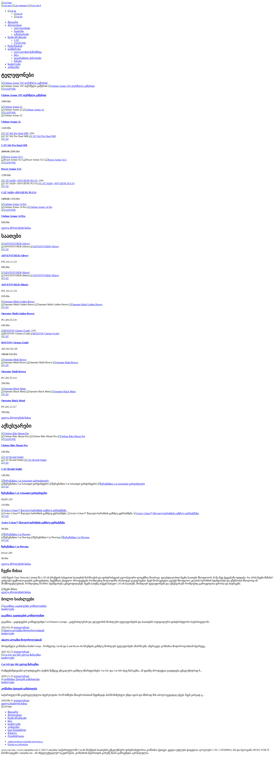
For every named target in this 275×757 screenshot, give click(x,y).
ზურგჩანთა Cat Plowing (14, 546)
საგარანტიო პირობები (27, 58)
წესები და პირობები (18, 744)
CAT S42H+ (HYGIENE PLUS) (18, 192)
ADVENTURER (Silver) (14, 255)
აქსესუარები (21, 34)
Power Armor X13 (11, 169)
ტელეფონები (22, 28)
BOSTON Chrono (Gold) (14, 342)
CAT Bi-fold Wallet (11, 469)
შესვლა (12, 733)
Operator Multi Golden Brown (17, 313)
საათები (19, 31)
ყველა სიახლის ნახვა (14, 703)
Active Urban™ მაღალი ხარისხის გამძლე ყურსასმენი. (33, 522)
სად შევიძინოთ (17, 730)
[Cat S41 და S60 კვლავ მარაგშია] (21, 654)
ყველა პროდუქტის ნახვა (16, 228)
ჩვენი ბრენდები (17, 37)
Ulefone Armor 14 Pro (13, 216)
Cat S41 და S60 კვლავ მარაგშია (20, 664)
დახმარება (14, 49)
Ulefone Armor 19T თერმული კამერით (23, 95)
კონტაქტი (13, 67)
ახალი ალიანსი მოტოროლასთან (21, 639)
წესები (18, 61)
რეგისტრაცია (16, 736)
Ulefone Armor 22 (11, 121)
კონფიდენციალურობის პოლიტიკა (25, 741)
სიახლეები (14, 64)
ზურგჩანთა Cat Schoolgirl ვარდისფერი (24, 493)
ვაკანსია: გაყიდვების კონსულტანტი (22, 615)
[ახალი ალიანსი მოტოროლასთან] (22, 630)
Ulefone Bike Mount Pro (14, 445)
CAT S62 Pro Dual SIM (14, 145)
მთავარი (13, 22)
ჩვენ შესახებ (15, 46)
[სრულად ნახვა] (71, 86)
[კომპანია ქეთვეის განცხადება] (20, 679)
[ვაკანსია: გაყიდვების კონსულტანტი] (23, 606)
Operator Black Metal (13, 400)
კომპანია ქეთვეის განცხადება (19, 688)
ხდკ (16, 55)
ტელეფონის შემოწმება (28, 52)
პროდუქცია (15, 25)
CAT (16, 40)
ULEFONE (20, 43)
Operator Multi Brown (13, 371)
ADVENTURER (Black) (14, 284)
